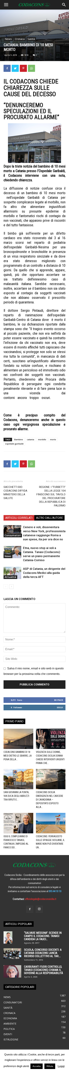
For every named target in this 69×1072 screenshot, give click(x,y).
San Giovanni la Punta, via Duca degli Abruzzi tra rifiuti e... (16, 796)
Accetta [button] (37, 1066)
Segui (60, 707)
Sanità (31, 39)
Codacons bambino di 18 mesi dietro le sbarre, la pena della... (18, 756)
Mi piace (58, 700)
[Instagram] (39, 909)
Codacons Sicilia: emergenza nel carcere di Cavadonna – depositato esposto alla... (49, 799)
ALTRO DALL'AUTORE (49, 517)
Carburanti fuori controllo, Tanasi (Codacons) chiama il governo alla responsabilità (43, 970)
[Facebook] (29, 909)
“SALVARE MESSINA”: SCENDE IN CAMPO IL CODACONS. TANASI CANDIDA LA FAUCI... (43, 936)
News (8, 39)
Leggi (61, 1066)
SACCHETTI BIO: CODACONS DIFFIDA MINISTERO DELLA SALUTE (15, 492)
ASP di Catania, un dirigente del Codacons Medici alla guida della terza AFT (44, 573)
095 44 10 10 (55, 891)
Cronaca (20, 39)
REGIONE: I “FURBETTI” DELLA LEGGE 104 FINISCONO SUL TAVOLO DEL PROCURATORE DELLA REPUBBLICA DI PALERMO (50, 496)
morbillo (42, 439)
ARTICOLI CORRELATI (19, 517)
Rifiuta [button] (50, 1066)
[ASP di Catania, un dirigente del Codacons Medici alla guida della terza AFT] (12, 573)
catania (30, 439)
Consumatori (13, 535)
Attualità (10, 577)
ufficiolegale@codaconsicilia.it (40, 899)
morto (53, 439)
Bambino (18, 439)
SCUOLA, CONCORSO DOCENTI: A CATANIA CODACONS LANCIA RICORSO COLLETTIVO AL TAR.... (43, 953)
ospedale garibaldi (14, 443)
